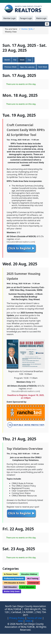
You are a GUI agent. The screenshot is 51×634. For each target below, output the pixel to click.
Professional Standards (14, 578)
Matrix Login (41, 18)
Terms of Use (34, 618)
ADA (20, 621)
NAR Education (10, 587)
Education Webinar (29, 574)
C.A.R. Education (27, 587)
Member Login (9, 18)
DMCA (28, 621)
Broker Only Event (12, 591)
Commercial (33, 583)
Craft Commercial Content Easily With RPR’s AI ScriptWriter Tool (26, 130)
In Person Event (10, 574)
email (17, 239)
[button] (34, 60)
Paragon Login (26, 18)
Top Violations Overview (25, 449)
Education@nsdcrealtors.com (20, 241)
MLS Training (32, 578)
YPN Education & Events (14, 583)
